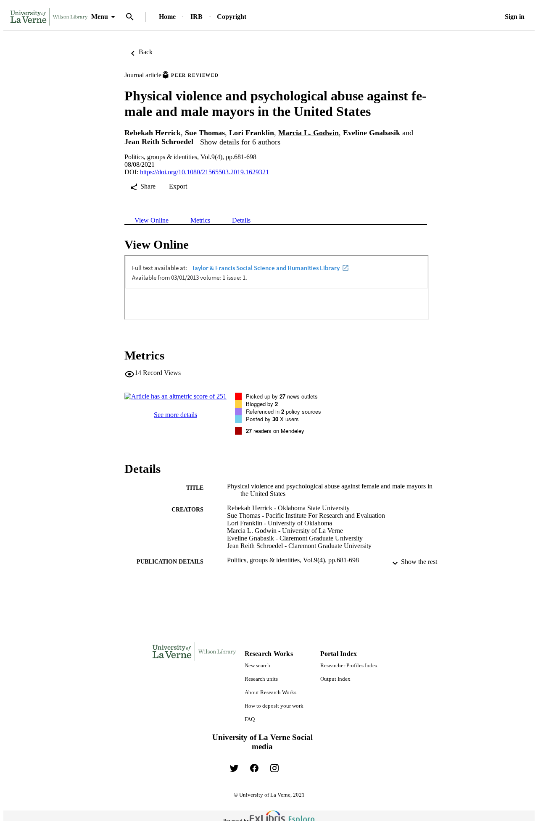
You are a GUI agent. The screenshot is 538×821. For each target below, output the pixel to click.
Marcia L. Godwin (308, 133)
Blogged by (262, 404)
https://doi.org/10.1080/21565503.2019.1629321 (204, 172)
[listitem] (234, 768)
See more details (175, 414)
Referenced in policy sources (283, 411)
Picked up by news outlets (282, 396)
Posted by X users (272, 419)
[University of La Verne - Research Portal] (49, 17)
